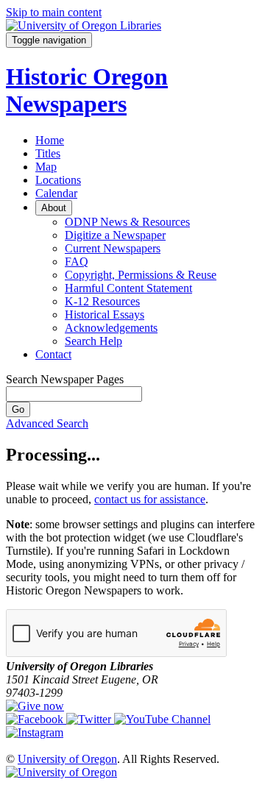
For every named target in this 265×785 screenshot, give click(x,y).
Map (46, 166)
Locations (58, 180)
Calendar (56, 193)
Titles (47, 153)
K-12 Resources (102, 301)
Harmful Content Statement (128, 288)
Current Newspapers (112, 248)
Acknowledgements (111, 328)
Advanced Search (47, 423)
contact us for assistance (149, 499)
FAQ (76, 261)
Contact (53, 354)
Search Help (93, 341)
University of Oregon (67, 759)
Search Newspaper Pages (65, 379)
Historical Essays (104, 314)
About (53, 207)
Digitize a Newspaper (115, 235)
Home (49, 140)
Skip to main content (54, 12)
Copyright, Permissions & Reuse (140, 275)
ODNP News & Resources (127, 222)
